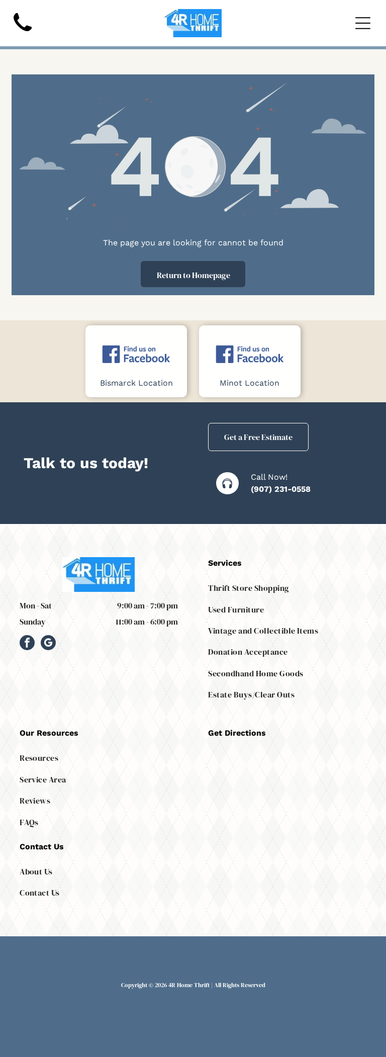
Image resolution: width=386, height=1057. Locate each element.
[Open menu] (362, 23)
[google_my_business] (48, 644)
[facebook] (27, 644)
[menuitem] (287, 587)
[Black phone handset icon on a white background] (23, 34)
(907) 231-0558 (281, 489)
